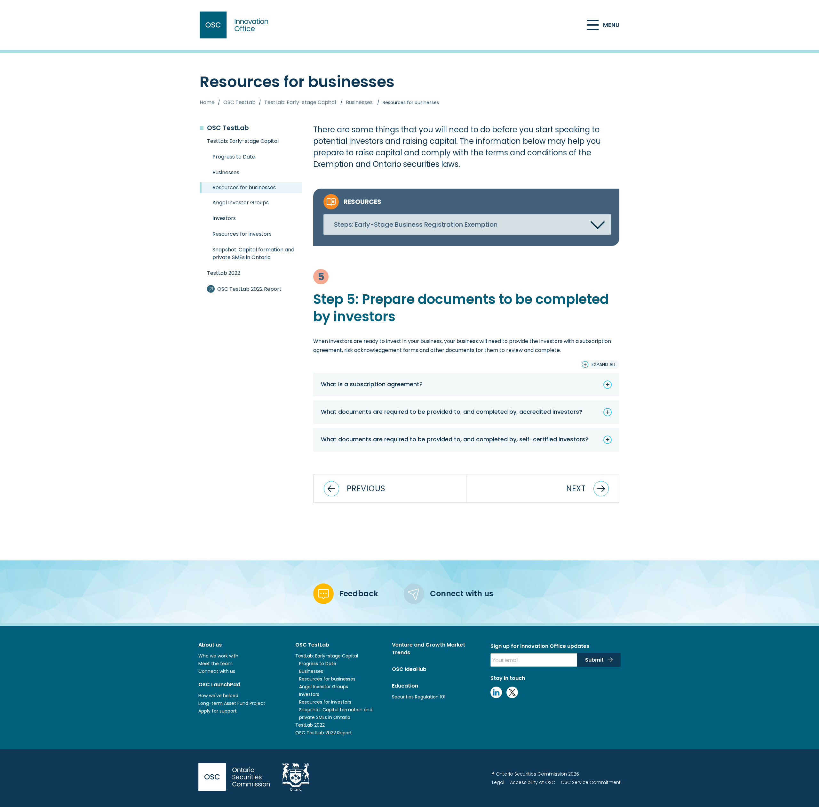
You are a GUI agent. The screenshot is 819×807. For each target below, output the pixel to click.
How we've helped (218, 695)
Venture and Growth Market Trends (428, 648)
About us (210, 644)
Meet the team (215, 663)
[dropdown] (598, 225)
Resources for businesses (244, 187)
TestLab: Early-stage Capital (300, 102)
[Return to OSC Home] (235, 25)
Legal (498, 782)
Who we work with (218, 656)
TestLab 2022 (310, 725)
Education (405, 685)
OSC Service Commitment (591, 782)
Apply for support (217, 711)
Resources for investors (325, 702)
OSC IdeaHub (409, 669)
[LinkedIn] (496, 696)
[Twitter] (512, 696)
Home (207, 102)
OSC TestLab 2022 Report (323, 733)
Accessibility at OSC (532, 782)
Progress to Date (317, 663)
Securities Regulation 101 (418, 697)
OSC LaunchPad (219, 684)
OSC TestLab (239, 102)
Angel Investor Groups (323, 686)
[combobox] (467, 224)
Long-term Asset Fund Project (231, 703)
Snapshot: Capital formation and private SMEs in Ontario (335, 713)
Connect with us (216, 671)
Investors (309, 694)
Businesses (360, 102)
